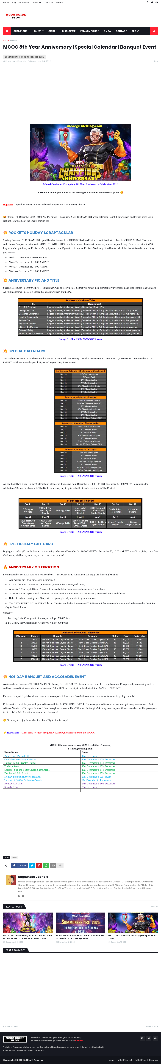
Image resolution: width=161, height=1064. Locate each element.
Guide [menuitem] (51, 31)
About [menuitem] (135, 31)
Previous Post (12, 1026)
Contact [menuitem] (121, 31)
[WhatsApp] (46, 865)
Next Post (151, 1026)
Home (6, 2)
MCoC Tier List (125, 1060)
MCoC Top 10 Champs (147, 1060)
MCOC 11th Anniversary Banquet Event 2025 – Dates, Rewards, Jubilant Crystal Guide (27, 937)
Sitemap (60, 2)
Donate (49, 2)
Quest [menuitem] (38, 31)
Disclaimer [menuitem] (69, 31)
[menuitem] (7, 31)
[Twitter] (32, 865)
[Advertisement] (55, 91)
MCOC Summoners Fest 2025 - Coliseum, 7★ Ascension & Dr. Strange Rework (80, 937)
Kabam (79, 1040)
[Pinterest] (39, 865)
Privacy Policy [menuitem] (89, 31)
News (14, 40)
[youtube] (23, 896)
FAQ (14, 2)
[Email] (53, 865)
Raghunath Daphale (33, 877)
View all (154, 906)
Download (37, 2)
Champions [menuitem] (20, 31)
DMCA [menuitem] (107, 31)
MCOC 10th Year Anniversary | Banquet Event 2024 (132, 937)
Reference (24, 2)
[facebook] (19, 896)
